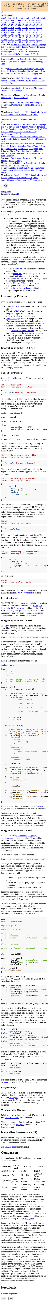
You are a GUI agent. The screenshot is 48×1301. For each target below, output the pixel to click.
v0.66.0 (32, 20)
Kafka (34, 81)
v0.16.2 (4, 42)
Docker (4, 81)
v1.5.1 (14, 18)
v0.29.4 (39, 35)
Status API (17, 273)
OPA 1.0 (34, 54)
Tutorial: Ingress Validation (24, 61)
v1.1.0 (38, 18)
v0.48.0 (32, 27)
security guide (28, 1218)
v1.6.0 (6, 18)
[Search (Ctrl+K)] (5, 185)
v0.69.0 (11, 20)
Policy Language (38, 44)
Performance (23, 73)
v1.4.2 (20, 18)
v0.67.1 (25, 20)
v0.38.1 (18, 32)
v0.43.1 (25, 30)
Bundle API (18, 269)
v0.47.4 (39, 27)
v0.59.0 (39, 23)
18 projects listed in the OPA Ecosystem (21, 606)
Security (4, 90)
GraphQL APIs (14, 81)
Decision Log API (20, 278)
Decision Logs (7, 97)
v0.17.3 (39, 39)
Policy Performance (37, 47)
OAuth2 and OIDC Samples (26, 112)
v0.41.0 (39, 30)
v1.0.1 (43, 18)
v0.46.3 (4, 30)
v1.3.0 (26, 18)
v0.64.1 (4, 23)
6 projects (20, 1124)
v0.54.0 (32, 25)
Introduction (16, 44)
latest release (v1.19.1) (36, 6)
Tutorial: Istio (11, 73)
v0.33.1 (11, 35)
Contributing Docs (36, 102)
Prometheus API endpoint (24, 288)
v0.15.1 (11, 42)
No (10, 1299)
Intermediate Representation (22, 330)
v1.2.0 (32, 18)
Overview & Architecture (22, 59)
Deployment (28, 88)
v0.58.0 (4, 25)
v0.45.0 (11, 30)
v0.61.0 (25, 23)
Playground (6, 191)
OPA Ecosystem (20, 119)
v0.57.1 (11, 25)
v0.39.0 (11, 32)
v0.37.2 (25, 32)
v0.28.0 (4, 37)
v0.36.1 (32, 32)
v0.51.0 (11, 27)
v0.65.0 (39, 20)
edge (45, 42)
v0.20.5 (18, 39)
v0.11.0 (39, 42)
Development (23, 105)
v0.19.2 (25, 39)
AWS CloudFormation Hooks (28, 78)
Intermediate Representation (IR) (23, 132)
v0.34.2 (4, 35)
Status (16, 97)
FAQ (10, 119)
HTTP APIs (26, 81)
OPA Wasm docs (12, 1117)
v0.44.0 (18, 30)
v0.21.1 (11, 39)
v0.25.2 (25, 37)
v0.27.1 (11, 37)
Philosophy (26, 44)
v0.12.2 (32, 42)
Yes (3, 1299)
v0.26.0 (18, 37)
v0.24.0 (32, 37)
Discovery (23, 97)
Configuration (17, 88)
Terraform (10, 83)
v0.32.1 (18, 35)
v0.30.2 (32, 35)
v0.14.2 (18, 42)
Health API (18, 283)
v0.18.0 (32, 39)
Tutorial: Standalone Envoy (21, 71)
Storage (18, 90)
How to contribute (20, 102)
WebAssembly (24, 54)
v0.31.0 (25, 35)
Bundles (42, 95)
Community (22, 180)
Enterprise (31, 119)
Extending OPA (7, 52)
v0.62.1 (18, 23)
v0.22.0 (4, 39)
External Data (7, 49)
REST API (19, 52)
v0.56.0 (18, 25)
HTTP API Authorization (23, 593)
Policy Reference (8, 47)
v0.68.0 (18, 20)
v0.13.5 (25, 42)
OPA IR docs (10, 1147)
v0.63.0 (11, 23)
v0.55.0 (25, 25)
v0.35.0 (39, 32)
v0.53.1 (39, 25)
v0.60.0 (32, 23)
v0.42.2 (32, 30)
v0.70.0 (4, 20)
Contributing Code (9, 105)
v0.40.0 (4, 32)
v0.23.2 (39, 37)
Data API (12, 378)
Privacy (12, 90)
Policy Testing (22, 47)
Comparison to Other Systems (25, 114)
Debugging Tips (36, 73)
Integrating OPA (20, 49)
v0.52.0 (4, 27)
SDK (12, 335)
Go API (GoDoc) (17, 311)
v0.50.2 (18, 27)
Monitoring (38, 88)
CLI (26, 52)
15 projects (13, 1097)
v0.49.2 (25, 27)
